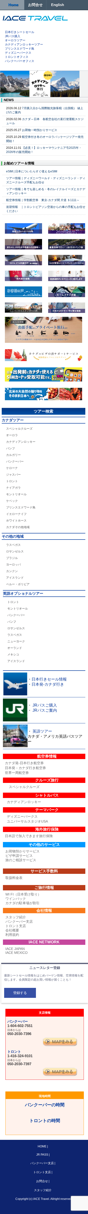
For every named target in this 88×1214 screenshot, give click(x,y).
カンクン (12, 571)
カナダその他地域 (18, 527)
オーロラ (12, 435)
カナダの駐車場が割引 (22, 903)
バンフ (10, 448)
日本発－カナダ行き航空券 (25, 768)
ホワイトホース (16, 520)
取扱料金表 (13, 878)
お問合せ (35, 5)
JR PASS (42, 1154)
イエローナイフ (16, 514)
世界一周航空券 (17, 773)
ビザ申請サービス (19, 856)
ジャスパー (13, 474)
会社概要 (12, 930)
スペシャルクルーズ (19, 428)
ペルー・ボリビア (18, 584)
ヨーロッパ (13, 564)
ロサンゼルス (15, 551)
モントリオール (16, 494)
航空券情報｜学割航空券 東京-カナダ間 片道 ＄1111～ (42, 200)
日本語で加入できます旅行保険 (29, 836)
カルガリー (13, 455)
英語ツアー (42, 731)
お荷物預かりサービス (22, 851)
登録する (20, 993)
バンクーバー (15, 461)
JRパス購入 (12, 36)
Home (13, 5)
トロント (12, 481)
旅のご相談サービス (20, 860)
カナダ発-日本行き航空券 (24, 763)
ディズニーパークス (18, 52)
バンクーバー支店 (19, 921)
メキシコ (13, 654)
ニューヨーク (16, 641)
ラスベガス (13, 545)
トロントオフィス (16, 57)
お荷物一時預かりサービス (39, 130)
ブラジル (12, 558)
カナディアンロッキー (20, 441)
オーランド (14, 648)
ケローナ (12, 468)
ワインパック (15, 899)
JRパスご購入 (45, 705)
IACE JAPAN (15, 949)
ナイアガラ (13, 487)
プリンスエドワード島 (19, 48)
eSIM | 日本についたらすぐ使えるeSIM (31, 171)
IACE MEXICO (16, 953)
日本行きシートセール (19, 32)
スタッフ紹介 (15, 917)
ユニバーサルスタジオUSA (27, 821)
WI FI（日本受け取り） (23, 894)
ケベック (12, 501)
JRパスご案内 (45, 710)
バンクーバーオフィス (19, 61)
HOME (42, 1146)
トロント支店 (15, 926)
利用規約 (12, 935)
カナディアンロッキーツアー (24, 44)
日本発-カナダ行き (48, 684)
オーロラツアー (15, 40)
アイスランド (15, 577)
